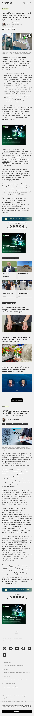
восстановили (19, 541)
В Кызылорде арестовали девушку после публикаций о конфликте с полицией (15, 310)
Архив (6, 669)
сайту (11, 105)
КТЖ (13, 29)
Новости (5, 9)
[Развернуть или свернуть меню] (31, 3)
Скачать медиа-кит (9, 683)
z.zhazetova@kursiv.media (13, 26)
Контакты (7, 676)
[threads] (29, 648)
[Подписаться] (31, 641)
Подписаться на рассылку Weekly (13, 638)
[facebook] (4, 655)
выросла (11, 569)
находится (5, 161)
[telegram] (11, 648)
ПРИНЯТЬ (17, 712)
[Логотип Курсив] (7, 3)
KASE (4, 29)
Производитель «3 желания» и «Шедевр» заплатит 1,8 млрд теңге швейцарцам (16, 339)
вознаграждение (17, 424)
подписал (17, 186)
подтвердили (17, 170)
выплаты (25, 424)
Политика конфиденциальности (14, 665)
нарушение (6, 520)
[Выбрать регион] (24, 3)
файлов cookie (23, 707)
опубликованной (8, 464)
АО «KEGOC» (8, 424)
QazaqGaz (8, 29)
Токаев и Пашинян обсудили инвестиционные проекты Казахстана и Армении (15, 369)
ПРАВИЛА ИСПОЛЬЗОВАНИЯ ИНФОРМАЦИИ (16, 680)
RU (27, 3)
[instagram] (4, 648)
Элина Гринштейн (13, 419)
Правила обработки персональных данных (17, 672)
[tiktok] (23, 648)
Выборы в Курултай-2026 (11, 687)
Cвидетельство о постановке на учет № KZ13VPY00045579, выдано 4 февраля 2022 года (14, 700)
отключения (16, 512)
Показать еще (17, 400)
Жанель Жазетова (13, 23)
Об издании (7, 662)
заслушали (6, 151)
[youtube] (17, 648)
